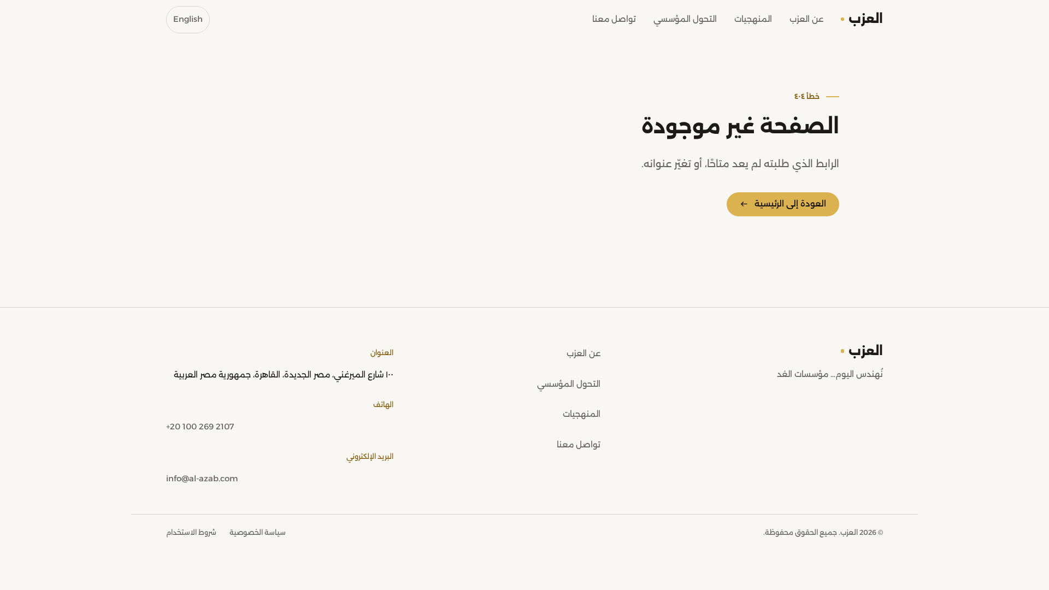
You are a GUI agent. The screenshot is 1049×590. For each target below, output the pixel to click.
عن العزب (806, 19)
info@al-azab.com (202, 478)
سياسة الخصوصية (257, 532)
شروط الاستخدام (191, 532)
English (188, 19)
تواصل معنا (614, 19)
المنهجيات (753, 19)
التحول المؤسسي (685, 19)
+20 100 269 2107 (200, 427)
